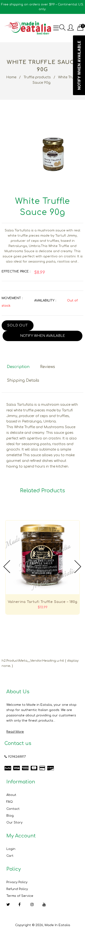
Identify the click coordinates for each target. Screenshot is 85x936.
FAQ (9, 801)
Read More (15, 731)
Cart (9, 855)
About (11, 795)
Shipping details (23, 380)
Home (11, 77)
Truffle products (37, 77)
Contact (13, 809)
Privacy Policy (16, 882)
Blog (10, 815)
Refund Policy (17, 889)
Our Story (14, 822)
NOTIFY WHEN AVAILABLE (42, 336)
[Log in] (71, 27)
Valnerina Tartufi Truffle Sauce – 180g (42, 602)
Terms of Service (19, 896)
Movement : (12, 298)
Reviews (47, 367)
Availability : (45, 300)
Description (18, 367)
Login (10, 849)
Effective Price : (16, 271)
